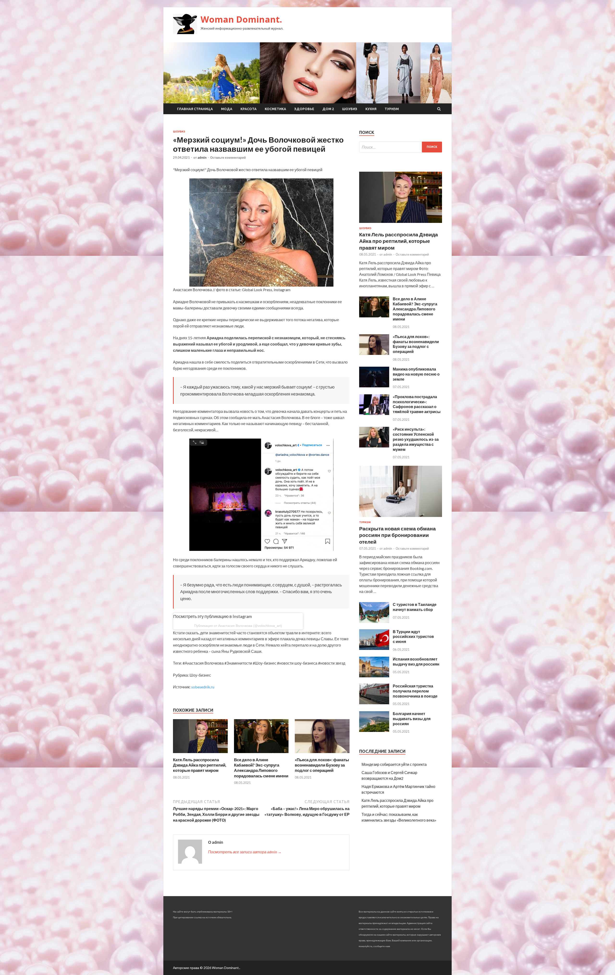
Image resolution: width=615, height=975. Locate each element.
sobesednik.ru (202, 687)
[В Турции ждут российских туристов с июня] (374, 648)
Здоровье (304, 109)
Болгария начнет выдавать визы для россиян (411, 718)
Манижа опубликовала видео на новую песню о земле (416, 374)
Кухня (370, 109)
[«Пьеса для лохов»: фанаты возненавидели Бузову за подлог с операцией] (322, 754)
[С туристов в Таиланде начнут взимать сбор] (374, 621)
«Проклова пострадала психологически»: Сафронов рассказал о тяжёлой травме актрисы (417, 404)
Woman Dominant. (241, 19)
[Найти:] (400, 147)
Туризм (392, 109)
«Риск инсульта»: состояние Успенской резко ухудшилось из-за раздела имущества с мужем (416, 439)
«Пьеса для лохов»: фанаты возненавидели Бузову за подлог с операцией (322, 765)
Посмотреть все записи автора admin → (245, 851)
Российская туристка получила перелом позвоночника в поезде (415, 691)
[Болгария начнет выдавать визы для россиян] (374, 730)
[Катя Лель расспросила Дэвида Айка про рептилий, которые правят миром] (200, 754)
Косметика (275, 109)
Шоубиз (349, 109)
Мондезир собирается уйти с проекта (394, 764)
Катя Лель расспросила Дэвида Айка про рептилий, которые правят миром (199, 765)
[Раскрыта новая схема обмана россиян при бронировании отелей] (400, 518)
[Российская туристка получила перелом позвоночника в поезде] (374, 702)
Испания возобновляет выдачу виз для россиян (416, 661)
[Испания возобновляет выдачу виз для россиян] (374, 675)
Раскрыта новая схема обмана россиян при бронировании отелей (397, 535)
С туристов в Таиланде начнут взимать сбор (415, 607)
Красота (248, 109)
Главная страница (195, 109)
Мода (226, 109)
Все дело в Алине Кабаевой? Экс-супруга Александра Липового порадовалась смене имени (261, 767)
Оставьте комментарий (228, 157)
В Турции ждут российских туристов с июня (413, 636)
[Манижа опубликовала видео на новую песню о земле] (374, 386)
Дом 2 (328, 109)
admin (202, 157)
